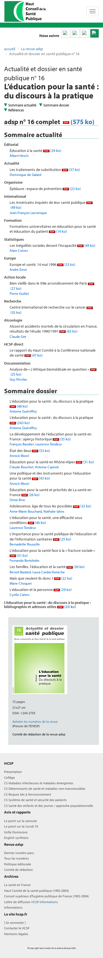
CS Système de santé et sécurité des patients (35, 800)
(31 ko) (88, 461)
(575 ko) (81, 121)
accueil (9, 48)
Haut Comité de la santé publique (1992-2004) (36, 891)
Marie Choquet (21, 583)
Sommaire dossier (56, 105)
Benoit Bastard (20, 572)
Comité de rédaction (18, 870)
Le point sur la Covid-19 (21, 826)
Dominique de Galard (25, 174)
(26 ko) (34, 494)
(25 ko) (65, 539)
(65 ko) (71, 331)
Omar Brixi (17, 499)
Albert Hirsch (19, 155)
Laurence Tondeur (48, 444)
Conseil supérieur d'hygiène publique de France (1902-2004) (46, 896)
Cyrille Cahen (19, 594)
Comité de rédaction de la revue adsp (38, 734)
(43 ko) (44, 478)
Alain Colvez (19, 250)
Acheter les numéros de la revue (35, 721)
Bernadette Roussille (25, 544)
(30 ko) (79, 566)
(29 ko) (55, 150)
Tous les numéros (16, 858)
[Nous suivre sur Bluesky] (75, 33)
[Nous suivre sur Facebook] (84, 33)
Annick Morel (19, 455)
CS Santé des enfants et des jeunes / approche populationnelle (48, 806)
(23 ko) (69, 264)
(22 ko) (75, 188)
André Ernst (18, 269)
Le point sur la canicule (20, 821)
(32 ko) (85, 506)
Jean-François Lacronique (28, 212)
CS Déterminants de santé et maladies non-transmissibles (44, 788)
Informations (13, 907)
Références (16, 110)
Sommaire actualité (22, 105)
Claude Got (18, 336)
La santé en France (17, 885)
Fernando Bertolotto (24, 560)
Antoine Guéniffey (23, 411)
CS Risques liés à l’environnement (27, 794)
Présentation (13, 772)
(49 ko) (89, 245)
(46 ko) (40, 522)
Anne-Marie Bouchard (26, 511)
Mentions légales (16, 934)
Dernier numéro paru (19, 853)
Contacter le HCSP (16, 928)
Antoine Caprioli (47, 467)
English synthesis (16, 838)
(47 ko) (37, 355)
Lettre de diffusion (31, 902)
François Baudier (22, 444)
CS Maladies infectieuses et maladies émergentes (38, 783)
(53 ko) (44, 450)
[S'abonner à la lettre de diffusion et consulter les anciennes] (94, 33)
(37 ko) (74, 169)
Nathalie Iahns (53, 511)
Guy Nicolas (18, 379)
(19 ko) (61, 231)
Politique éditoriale (17, 864)
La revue (32, 48)
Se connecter (15, 922)
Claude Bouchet (21, 467)
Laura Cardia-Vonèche (48, 572)
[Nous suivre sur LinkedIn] (65, 33)
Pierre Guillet (19, 293)
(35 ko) (65, 439)
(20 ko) (69, 606)
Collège (9, 777)
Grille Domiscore (15, 832)
